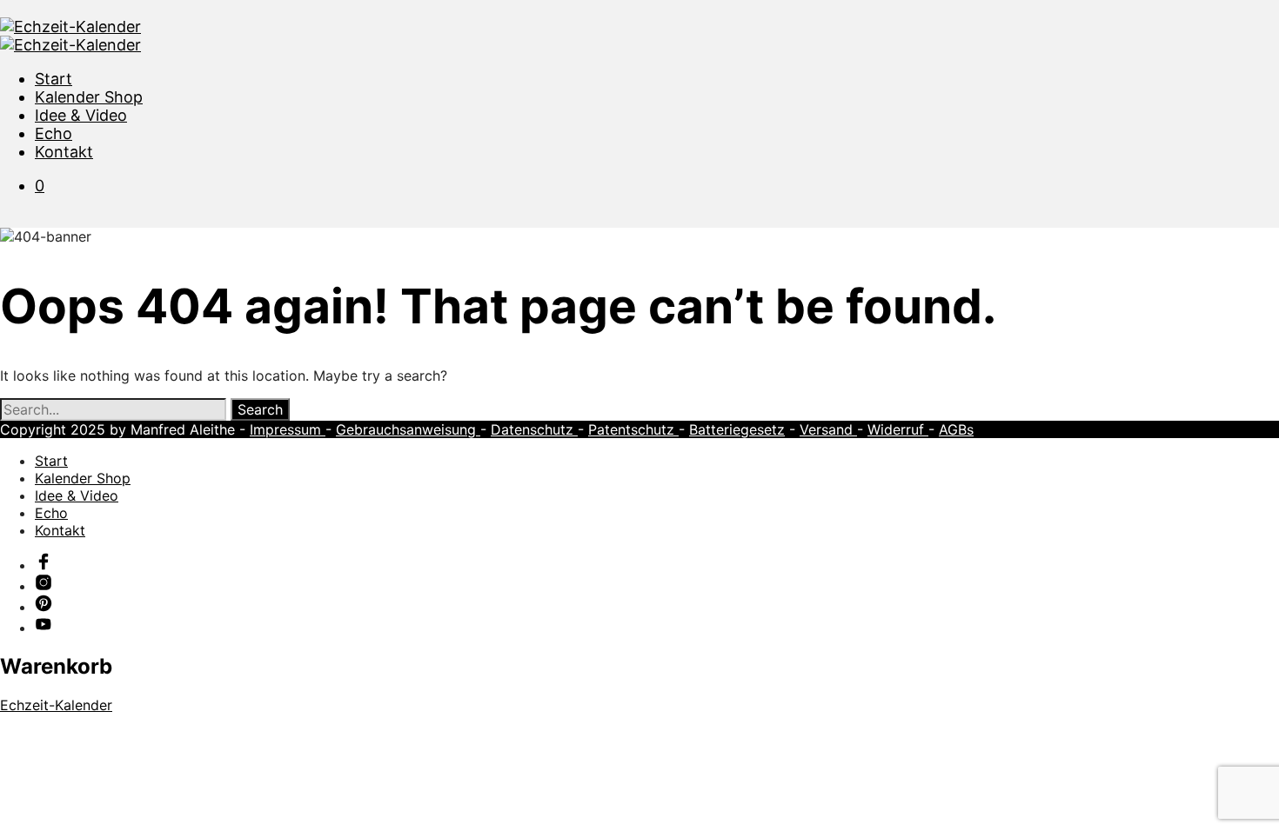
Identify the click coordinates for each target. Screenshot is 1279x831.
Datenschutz (534, 429)
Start (53, 79)
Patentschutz (633, 429)
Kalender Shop (89, 97)
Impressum (287, 429)
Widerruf (897, 429)
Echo (53, 133)
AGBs (956, 429)
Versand (828, 429)
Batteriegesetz (737, 429)
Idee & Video (81, 115)
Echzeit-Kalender (56, 705)
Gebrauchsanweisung (408, 429)
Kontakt (64, 152)
